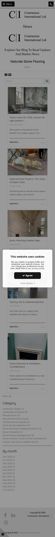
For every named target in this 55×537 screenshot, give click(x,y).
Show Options (27, 283)
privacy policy (38, 268)
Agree (29, 275)
